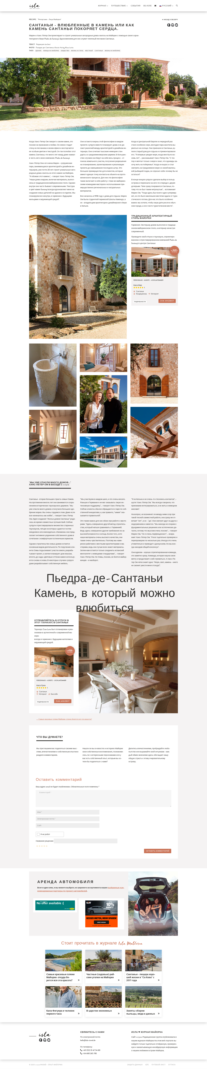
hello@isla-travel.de (87, 1040)
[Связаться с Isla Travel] (155, 8)
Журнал (102, 6)
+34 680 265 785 (89, 1053)
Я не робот (45, 834)
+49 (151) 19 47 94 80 (91, 1050)
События (135, 6)
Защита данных (135, 1065)
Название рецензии (44, 841)
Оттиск (172, 1065)
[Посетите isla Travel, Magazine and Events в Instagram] (44, 1041)
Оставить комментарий (157, 851)
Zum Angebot (167, 301)
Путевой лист (158, 1065)
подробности (140, 302)
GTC (147, 1065)
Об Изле (147, 6)
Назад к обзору (170, 20)
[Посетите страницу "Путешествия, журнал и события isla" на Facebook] (40, 1041)
